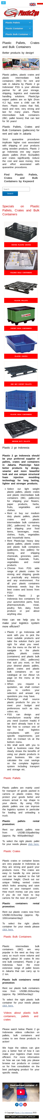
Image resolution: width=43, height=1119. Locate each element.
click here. (33, 844)
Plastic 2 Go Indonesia (23, 1113)
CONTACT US (22, 1117)
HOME (7, 1117)
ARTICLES (31, 1117)
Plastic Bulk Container (16, 34)
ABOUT (13, 1117)
